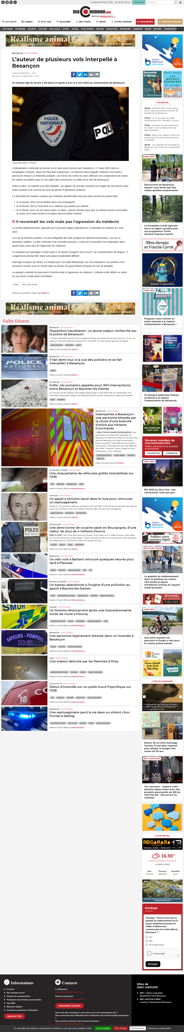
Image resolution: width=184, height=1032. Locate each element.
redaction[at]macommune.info (69, 992)
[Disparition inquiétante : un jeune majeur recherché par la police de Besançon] (24, 337)
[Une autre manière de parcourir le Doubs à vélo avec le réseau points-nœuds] (162, 620)
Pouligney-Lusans (58, 470)
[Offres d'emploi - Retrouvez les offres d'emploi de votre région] (162, 250)
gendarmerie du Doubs (66, 596)
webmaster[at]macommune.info (69, 1024)
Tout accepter (103, 1028)
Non (151, 941)
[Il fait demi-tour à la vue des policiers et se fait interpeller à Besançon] (24, 366)
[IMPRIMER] (97, 74)
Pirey (52, 658)
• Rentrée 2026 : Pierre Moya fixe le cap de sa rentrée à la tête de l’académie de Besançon (161, 110)
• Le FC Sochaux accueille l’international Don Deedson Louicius (161, 119)
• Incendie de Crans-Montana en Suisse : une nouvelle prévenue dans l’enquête (161, 127)
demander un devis (69, 1006)
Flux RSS (11, 1003)
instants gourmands (104, 455)
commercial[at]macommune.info (70, 999)
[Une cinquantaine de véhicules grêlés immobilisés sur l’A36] (24, 480)
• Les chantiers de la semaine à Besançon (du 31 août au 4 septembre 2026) (162, 147)
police (16, 284)
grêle (53, 400)
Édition (96, 16)
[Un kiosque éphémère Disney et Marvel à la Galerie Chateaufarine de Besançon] (162, 378)
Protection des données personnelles (24, 1000)
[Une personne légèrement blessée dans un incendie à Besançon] (24, 642)
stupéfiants (79, 545)
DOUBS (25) (54, 382)
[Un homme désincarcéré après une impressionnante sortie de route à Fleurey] (24, 617)
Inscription (153, 453)
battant (53, 570)
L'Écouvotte (55, 684)
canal (53, 596)
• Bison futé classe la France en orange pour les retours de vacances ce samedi (162, 137)
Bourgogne (55, 524)
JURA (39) (53, 496)
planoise (62, 570)
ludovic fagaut (119, 455)
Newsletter (14, 1016)
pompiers (61, 400)
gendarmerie (71, 484)
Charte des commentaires (18, 996)
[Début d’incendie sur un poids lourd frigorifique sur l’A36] (24, 693)
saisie (70, 545)
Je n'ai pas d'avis (156, 945)
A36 (52, 484)
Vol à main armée (29, 284)
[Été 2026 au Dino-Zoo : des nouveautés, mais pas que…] (162, 473)
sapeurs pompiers (107, 596)
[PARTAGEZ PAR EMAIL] (91, 74)
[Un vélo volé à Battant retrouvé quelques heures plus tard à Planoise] (24, 566)
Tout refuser (120, 1028)
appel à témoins (57, 345)
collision (83, 723)
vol (90, 570)
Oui (150, 937)
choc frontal (72, 723)
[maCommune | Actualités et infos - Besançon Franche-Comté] (92, 11)
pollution (94, 596)
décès (91, 723)
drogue (62, 545)
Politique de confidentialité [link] (159, 1028)
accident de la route (58, 621)
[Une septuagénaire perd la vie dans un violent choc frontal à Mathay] (24, 719)
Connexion (171, 453)
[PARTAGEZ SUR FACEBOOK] (74, 74)
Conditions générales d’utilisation (22, 1010)
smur (105, 621)
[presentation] (144, 696)
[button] (175, 2)
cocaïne (54, 545)
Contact (10, 989)
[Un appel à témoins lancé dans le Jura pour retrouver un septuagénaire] (24, 505)
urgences (100, 459)
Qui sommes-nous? (16, 993)
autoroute (60, 484)
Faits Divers (31, 53)
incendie (62, 647)
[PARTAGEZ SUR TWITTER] (79, 74)
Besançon (17, 53)
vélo (84, 570)
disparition (69, 345)
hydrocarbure (83, 596)
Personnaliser (138, 1028)
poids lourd (80, 698)
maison (83, 672)
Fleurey (53, 607)
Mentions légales (14, 1007)
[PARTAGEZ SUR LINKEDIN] (85, 74)
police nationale (74, 570)
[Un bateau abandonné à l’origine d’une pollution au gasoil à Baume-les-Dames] (24, 591)
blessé (70, 621)
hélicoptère (80, 621)
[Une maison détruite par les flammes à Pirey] (24, 668)
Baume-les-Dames (57, 582)
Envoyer (153, 964)
